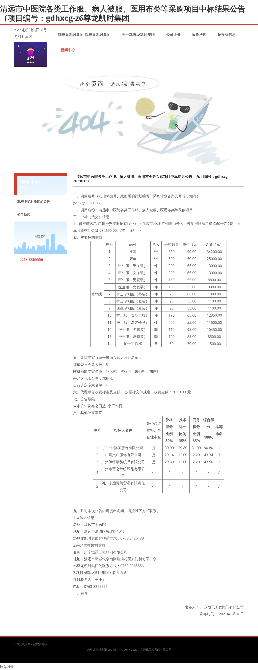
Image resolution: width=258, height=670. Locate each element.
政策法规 (199, 34)
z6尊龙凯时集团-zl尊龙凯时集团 (84, 34)
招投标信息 (227, 34)
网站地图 (7, 666)
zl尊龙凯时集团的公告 (33, 201)
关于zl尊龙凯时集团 (138, 34)
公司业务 (173, 34)
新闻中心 (68, 49)
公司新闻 (23, 214)
